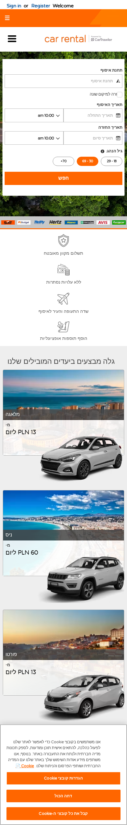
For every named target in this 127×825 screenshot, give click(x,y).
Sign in (14, 6)
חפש (63, 178)
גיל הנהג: (114, 151)
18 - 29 (112, 161)
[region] (63, 774)
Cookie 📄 (24, 766)
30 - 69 (87, 161)
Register (40, 6)
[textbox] (64, 81)
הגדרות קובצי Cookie (63, 778)
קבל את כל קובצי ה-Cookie (63, 813)
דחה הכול (63, 796)
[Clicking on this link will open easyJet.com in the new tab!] (83, 39)
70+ (64, 161)
